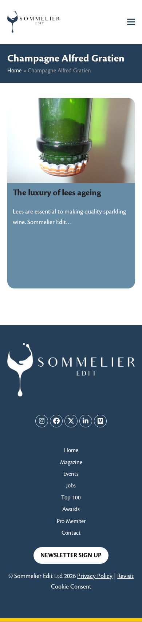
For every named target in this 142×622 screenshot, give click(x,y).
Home (14, 71)
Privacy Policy (95, 576)
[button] (131, 22)
